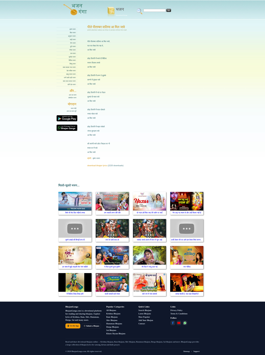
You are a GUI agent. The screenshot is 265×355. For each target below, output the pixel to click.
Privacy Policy (176, 310)
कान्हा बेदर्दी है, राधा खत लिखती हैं (186, 294)
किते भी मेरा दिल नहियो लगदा (75, 213)
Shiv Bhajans (111, 320)
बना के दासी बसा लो (112, 240)
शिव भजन (73, 33)
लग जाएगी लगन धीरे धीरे (112, 213)
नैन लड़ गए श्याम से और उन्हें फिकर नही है (187, 213)
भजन (121, 11)
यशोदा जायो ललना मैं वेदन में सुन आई (149, 240)
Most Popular (144, 317)
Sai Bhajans (111, 330)
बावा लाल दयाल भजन (69, 81)
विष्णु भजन (73, 64)
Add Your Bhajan (145, 320)
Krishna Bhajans (113, 314)
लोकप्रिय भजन (72, 98)
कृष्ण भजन (73, 29)
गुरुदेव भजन (72, 57)
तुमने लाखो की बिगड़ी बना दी (75, 240)
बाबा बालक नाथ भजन (69, 67)
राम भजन (73, 53)
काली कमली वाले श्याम (112, 294)
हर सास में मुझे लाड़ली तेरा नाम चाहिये (75, 267)
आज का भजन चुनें (71, 111)
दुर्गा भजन (73, 46)
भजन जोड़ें (73, 108)
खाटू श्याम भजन (71, 74)
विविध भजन (72, 60)
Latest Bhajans (144, 314)
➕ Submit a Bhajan (91, 326)
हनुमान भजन (72, 36)
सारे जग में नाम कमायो (149, 294)
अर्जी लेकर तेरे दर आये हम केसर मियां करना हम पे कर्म (189, 240)
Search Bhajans (144, 310)
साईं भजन (73, 40)
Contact (141, 324)
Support (196, 351)
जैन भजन (73, 43)
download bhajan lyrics (97, 165)
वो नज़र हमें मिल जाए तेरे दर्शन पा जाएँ (149, 213)
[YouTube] (179, 323)
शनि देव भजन (72, 84)
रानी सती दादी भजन (70, 78)
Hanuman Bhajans (114, 324)
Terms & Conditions (178, 314)
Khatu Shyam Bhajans (115, 334)
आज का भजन (72, 95)
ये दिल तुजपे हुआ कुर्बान (112, 267)
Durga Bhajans (112, 327)
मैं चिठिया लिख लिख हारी (75, 294)
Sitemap (186, 351)
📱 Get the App (73, 326)
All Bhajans (111, 310)
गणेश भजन (72, 50)
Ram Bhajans (112, 317)
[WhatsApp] (185, 323)
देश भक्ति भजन (71, 71)
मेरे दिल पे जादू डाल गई (149, 267)
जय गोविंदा (186, 267)
